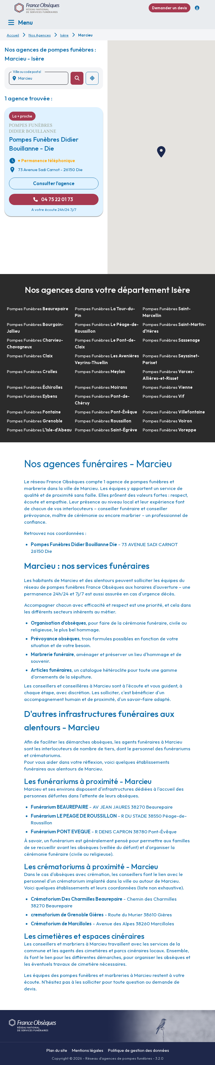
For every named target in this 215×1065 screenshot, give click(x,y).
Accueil (13, 35)
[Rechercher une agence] (77, 78)
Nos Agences (40, 35)
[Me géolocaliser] (92, 78)
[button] (161, 151)
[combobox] (41, 78)
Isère (64, 35)
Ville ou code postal (27, 72)
